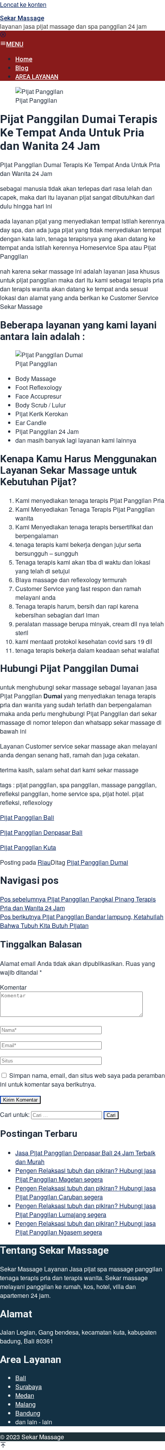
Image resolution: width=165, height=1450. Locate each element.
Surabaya (28, 1386)
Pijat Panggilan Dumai (97, 862)
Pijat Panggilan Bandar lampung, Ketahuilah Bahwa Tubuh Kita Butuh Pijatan (81, 921)
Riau (44, 862)
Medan (24, 1395)
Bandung (27, 1413)
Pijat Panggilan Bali (27, 817)
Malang (25, 1404)
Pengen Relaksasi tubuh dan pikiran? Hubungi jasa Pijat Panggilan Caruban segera (85, 1192)
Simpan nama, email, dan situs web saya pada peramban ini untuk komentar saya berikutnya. (82, 1080)
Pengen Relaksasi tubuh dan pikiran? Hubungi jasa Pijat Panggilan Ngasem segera (85, 1228)
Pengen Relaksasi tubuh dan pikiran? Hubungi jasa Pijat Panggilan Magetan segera (85, 1175)
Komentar (13, 987)
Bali (20, 1377)
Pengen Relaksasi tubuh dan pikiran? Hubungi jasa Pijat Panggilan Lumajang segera (85, 1210)
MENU (14, 44)
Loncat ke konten (23, 4)
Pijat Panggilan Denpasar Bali (41, 832)
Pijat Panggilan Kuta (28, 847)
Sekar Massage (22, 18)
